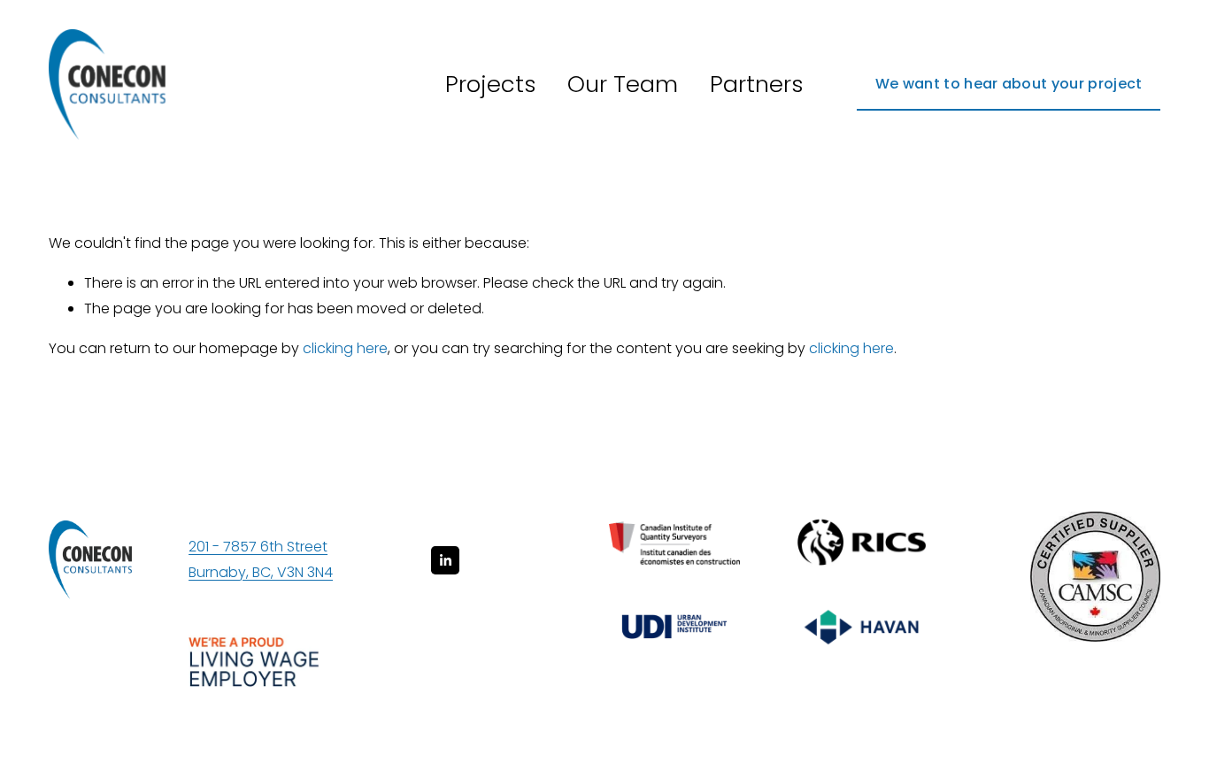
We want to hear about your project (1009, 83)
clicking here (345, 348)
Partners (757, 84)
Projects (490, 84)
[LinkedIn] (445, 560)
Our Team (622, 84)
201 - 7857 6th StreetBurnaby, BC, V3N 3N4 (261, 559)
